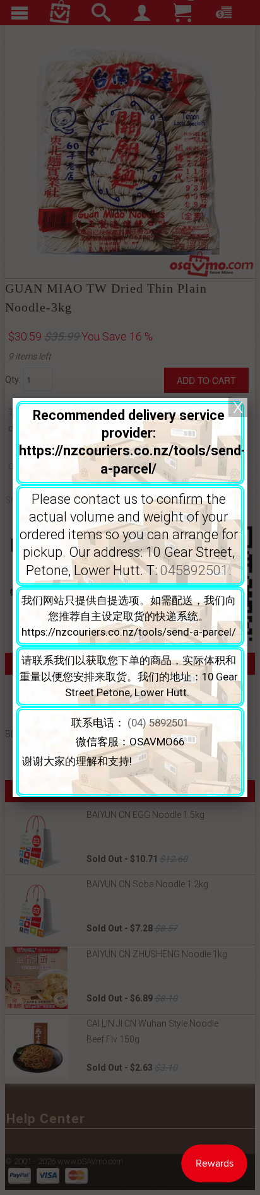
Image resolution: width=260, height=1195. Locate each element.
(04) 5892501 (158, 722)
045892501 (194, 570)
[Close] (237, 407)
